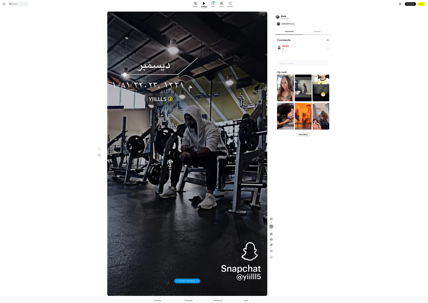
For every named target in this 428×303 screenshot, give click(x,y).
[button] (264, 15)
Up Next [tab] (317, 31)
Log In (421, 4)
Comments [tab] (289, 31)
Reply (286, 51)
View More (303, 134)
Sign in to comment (287, 63)
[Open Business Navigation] (400, 4)
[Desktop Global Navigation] (4, 4)
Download (410, 4)
